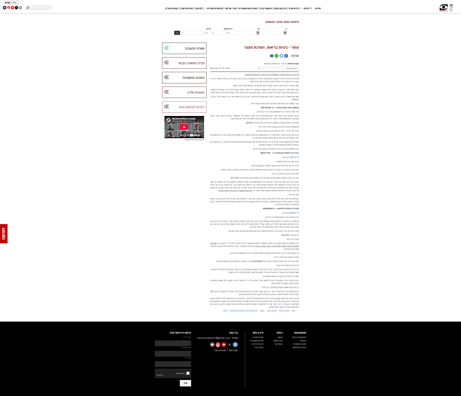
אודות (318, 8)
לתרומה (198, 8)
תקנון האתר (233, 350)
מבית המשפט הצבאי (191, 63)
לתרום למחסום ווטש (192, 107)
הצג (177, 33)
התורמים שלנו (186, 8)
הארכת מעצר (272, 310)
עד (258, 28)
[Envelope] (4, 7)
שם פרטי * (187, 337)
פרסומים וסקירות (215, 8)
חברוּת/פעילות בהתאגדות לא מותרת (243, 310)
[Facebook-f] (20, 7)
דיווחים (307, 8)
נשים (225, 310)
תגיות (208, 28)
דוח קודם (293, 157)
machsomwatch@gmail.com (213, 338)
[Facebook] (286, 56)
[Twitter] (281, 56)
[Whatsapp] (276, 56)
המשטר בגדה (265, 8)
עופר (293, 310)
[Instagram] (8, 7)
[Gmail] (272, 56)
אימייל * (188, 358)
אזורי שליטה (231, 8)
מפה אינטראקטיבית (248, 8)
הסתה (262, 310)
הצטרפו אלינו (171, 8)
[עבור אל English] (13, 3)
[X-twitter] (16, 7)
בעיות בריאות (284, 310)
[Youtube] (12, 7)
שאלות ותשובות (195, 48)
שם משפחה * (185, 347)
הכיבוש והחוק (280, 8)
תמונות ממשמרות (193, 77)
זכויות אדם (294, 8)
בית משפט (228, 28)
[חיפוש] (28, 7)
